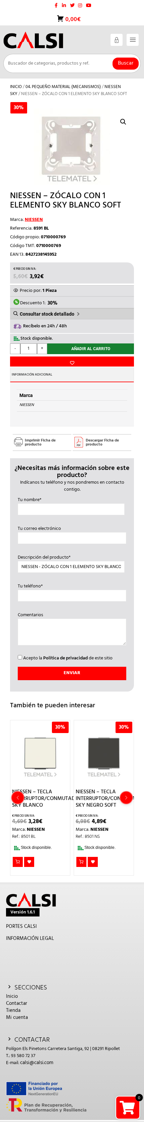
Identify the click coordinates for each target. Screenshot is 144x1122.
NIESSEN (34, 220)
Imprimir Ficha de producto (40, 442)
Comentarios (30, 615)
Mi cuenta (17, 1018)
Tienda (13, 1011)
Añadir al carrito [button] (18, 862)
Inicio (16, 86)
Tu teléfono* (30, 586)
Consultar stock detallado (47, 314)
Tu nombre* (30, 500)
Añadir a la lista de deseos (72, 361)
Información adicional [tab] (32, 374)
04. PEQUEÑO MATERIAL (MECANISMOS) (63, 86)
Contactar (16, 1003)
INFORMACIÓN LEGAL (30, 939)
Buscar (125, 63)
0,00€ (72, 19)
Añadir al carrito (90, 348)
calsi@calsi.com (36, 1063)
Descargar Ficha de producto (102, 442)
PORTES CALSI (21, 927)
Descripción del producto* (44, 557)
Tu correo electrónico (39, 529)
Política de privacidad (65, 658)
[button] (123, 122)
